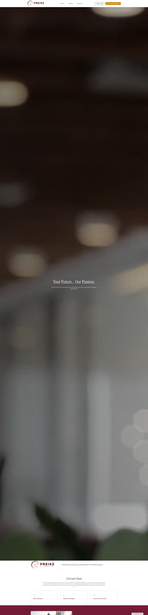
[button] (62, 3)
